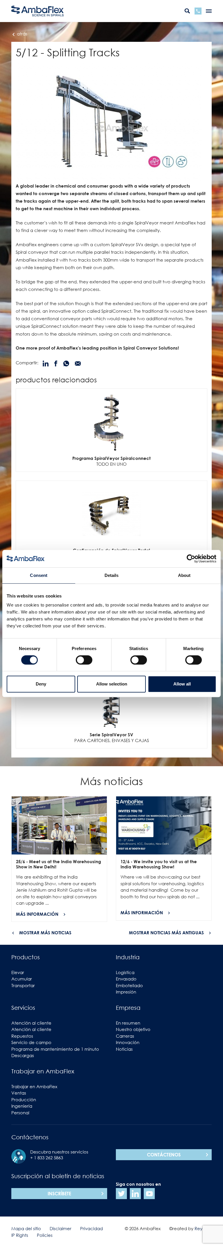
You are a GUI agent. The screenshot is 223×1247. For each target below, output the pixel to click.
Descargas (22, 1055)
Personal (20, 1112)
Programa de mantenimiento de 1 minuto (55, 1049)
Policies (45, 1235)
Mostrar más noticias (45, 932)
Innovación (127, 1042)
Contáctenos (164, 1155)
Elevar (17, 972)
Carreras (125, 1036)
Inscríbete (59, 1193)
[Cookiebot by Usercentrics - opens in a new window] (191, 558)
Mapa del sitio (26, 1228)
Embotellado (129, 985)
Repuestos (22, 1036)
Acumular (21, 978)
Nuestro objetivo (133, 1029)
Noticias (124, 1049)
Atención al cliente (31, 1022)
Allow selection (111, 683)
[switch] (84, 660)
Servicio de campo (31, 1042)
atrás (21, 33)
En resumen (128, 1022)
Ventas (18, 1092)
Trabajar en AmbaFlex (34, 1086)
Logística (125, 972)
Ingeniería (21, 1106)
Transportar (23, 985)
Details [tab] (112, 575)
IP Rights (19, 1235)
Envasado (126, 978)
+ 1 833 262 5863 (46, 1157)
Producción (23, 1099)
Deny (41, 683)
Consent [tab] (38, 575)
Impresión (126, 991)
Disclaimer (60, 1228)
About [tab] (184, 575)
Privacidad (91, 1228)
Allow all (182, 683)
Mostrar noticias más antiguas (166, 932)
